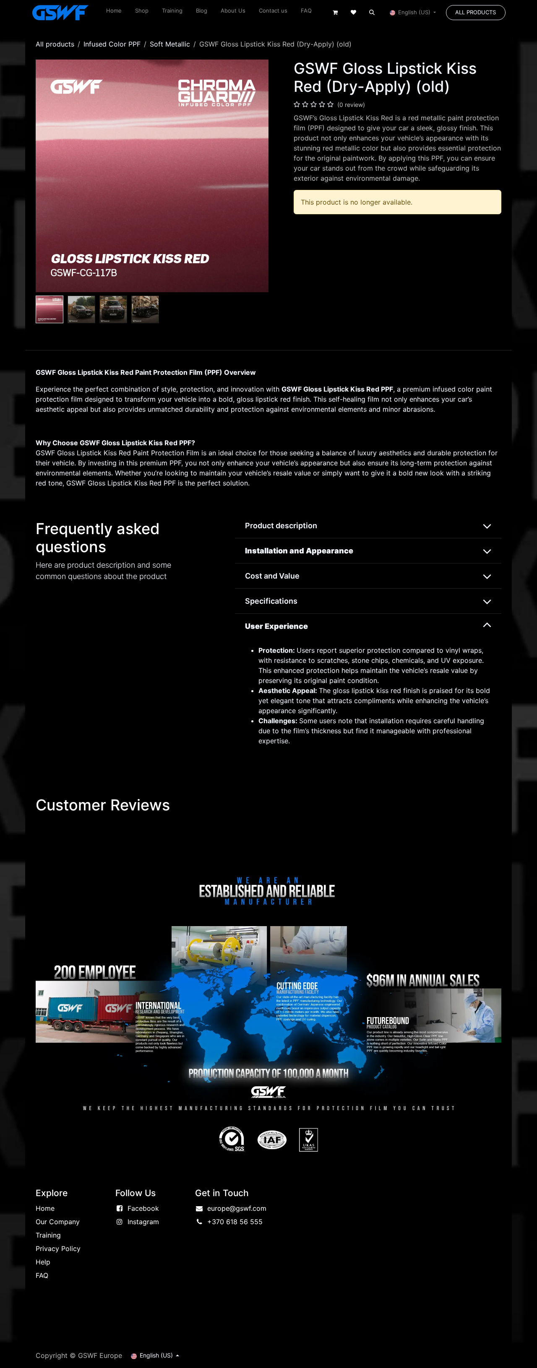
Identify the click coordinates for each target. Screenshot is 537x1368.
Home (45, 1208)
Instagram (143, 1221)
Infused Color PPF (112, 44)
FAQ (42, 1275)
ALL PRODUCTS (475, 12)
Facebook (143, 1208)
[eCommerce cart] (335, 12)
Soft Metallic (170, 44)
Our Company (58, 1221)
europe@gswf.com (236, 1208)
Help (43, 1262)
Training (48, 1235)
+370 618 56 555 (235, 1221)
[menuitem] (113, 12)
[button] (372, 12)
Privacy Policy (58, 1248)
